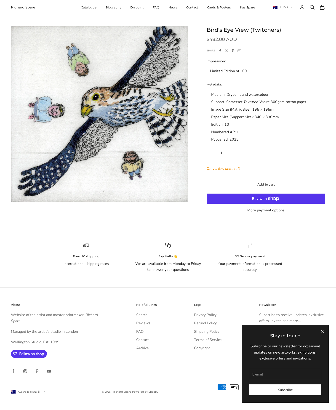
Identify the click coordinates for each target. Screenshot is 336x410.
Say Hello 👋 (168, 256)
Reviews (143, 323)
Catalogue (88, 7)
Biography (113, 7)
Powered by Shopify (145, 391)
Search (141, 314)
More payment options (266, 210)
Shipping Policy (206, 331)
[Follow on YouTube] (49, 371)
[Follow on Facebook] (13, 371)
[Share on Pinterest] (233, 51)
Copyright (202, 348)
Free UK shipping (86, 256)
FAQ (156, 7)
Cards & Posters (219, 7)
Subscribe (285, 390)
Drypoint (137, 7)
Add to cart (266, 184)
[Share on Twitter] (226, 51)
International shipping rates (86, 263)
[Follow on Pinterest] (37, 371)
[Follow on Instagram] (25, 371)
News (172, 7)
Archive (142, 348)
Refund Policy (205, 323)
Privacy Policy (205, 314)
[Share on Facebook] (220, 51)
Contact (192, 7)
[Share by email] (239, 51)
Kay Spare (247, 7)
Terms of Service (208, 339)
